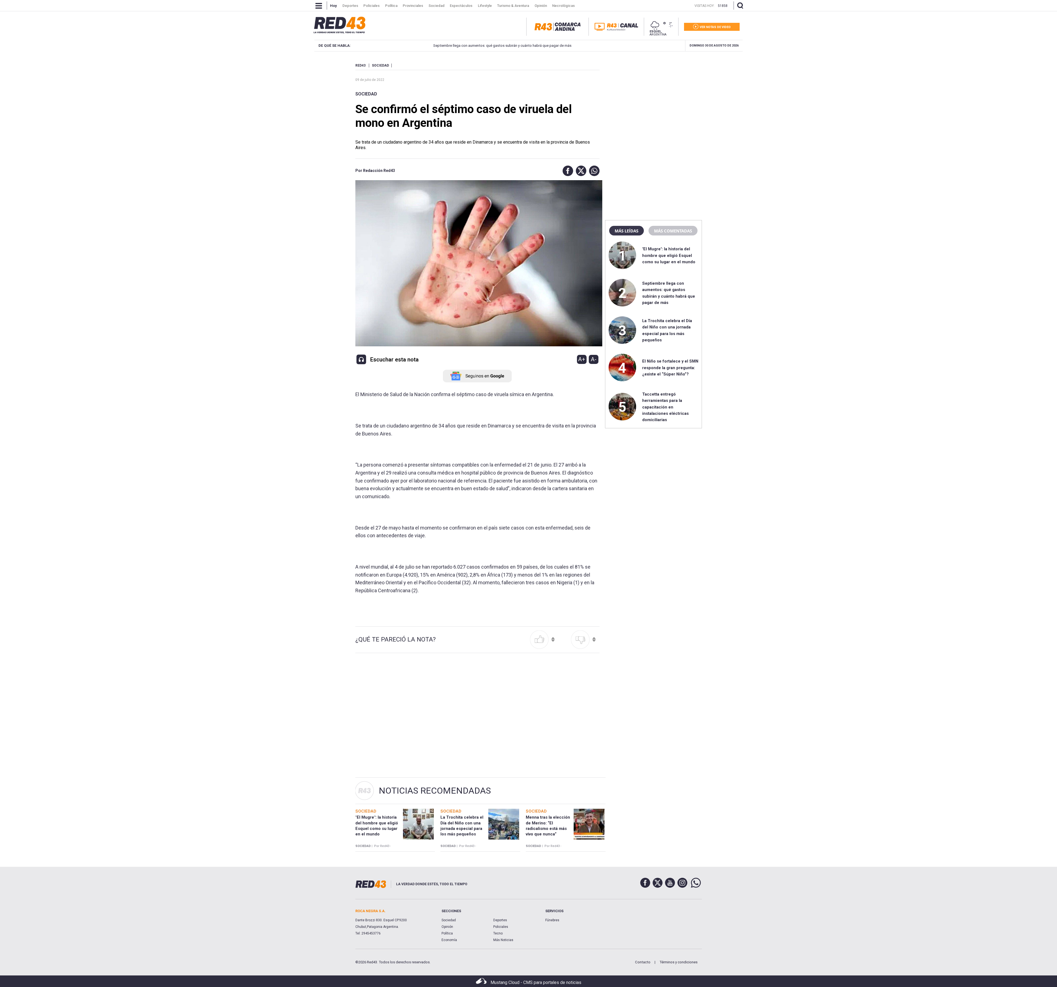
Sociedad (366, 94)
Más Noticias (503, 940)
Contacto (642, 962)
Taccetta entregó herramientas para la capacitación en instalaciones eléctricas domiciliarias (665, 407)
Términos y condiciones (679, 962)
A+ (581, 359)
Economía (449, 940)
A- (593, 359)
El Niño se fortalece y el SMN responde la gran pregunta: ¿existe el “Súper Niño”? (670, 368)
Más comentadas (673, 231)
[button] (566, 171)
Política (447, 933)
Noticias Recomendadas (435, 790)
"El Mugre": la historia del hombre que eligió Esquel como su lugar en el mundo (668, 255)
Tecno (498, 933)
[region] (653, 97)
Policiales (500, 927)
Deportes (500, 920)
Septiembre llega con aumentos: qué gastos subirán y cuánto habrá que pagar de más (468, 45)
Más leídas (626, 231)
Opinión (447, 927)
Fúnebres (552, 920)
